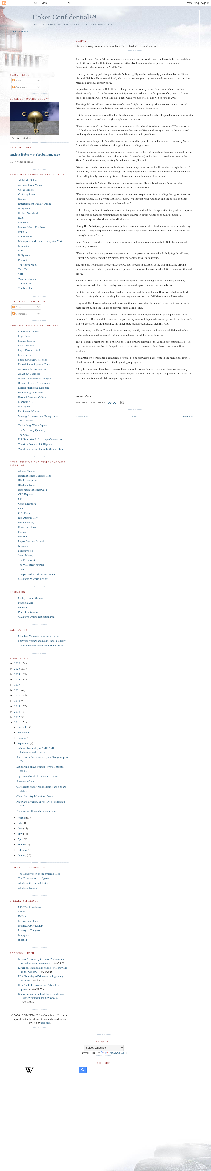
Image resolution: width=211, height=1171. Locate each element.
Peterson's (23, 607)
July (20, 823)
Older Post (187, 416)
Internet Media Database (31, 227)
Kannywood (25, 236)
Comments (21, 87)
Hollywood (24, 208)
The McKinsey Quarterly (32, 430)
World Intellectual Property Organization (41, 449)
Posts (18, 80)
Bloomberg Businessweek (32, 489)
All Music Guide (27, 180)
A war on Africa (25, 781)
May (20, 834)
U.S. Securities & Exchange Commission (40, 439)
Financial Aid (25, 602)
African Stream (26, 471)
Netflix (22, 250)
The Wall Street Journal (31, 565)
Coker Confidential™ (64, 17)
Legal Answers (26, 345)
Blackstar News (26, 485)
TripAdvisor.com (27, 265)
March (21, 844)
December (23, 727)
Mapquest (23, 935)
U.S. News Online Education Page (37, 617)
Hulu (21, 218)
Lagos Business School (31, 541)
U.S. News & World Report (33, 579)
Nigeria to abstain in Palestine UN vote (38, 776)
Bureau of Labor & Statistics (34, 383)
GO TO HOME (20, 31)
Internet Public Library (30, 925)
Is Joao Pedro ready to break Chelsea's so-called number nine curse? (41, 961)
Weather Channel (27, 279)
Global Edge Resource (30, 392)
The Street (23, 435)
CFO (20, 499)
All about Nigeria (28, 888)
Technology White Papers (32, 425)
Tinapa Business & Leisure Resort (37, 574)
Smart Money (25, 555)
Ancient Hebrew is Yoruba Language (35, 154)
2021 (17, 690)
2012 (17, 717)
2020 (17, 695)
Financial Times (27, 527)
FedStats (23, 916)
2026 (17, 663)
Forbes (22, 532)
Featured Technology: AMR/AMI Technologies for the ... (35, 750)
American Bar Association (32, 369)
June (20, 828)
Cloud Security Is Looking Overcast (36, 796)
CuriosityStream (27, 194)
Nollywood (24, 255)
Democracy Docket (28, 331)
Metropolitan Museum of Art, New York (40, 241)
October (22, 738)
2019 (17, 701)
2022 (17, 685)
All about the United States (33, 883)
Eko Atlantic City (28, 517)
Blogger (45, 1023)
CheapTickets (26, 189)
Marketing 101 (26, 402)
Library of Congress (29, 930)
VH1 (20, 274)
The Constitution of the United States (39, 873)
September (24, 743)
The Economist (26, 560)
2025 (17, 668)
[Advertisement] (105, 1121)
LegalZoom (24, 336)
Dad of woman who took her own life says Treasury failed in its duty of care (41, 996)
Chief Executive (27, 503)
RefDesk (23, 940)
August (22, 817)
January (22, 855)
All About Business (29, 373)
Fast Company (26, 522)
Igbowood (23, 222)
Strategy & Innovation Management (38, 416)
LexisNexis (24, 355)
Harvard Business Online (32, 397)
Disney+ (22, 199)
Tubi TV (22, 269)
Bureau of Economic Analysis (34, 378)
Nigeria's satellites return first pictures (37, 811)
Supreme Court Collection (32, 359)
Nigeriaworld (25, 550)
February (23, 850)
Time (21, 569)
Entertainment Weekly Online (34, 203)
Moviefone (24, 246)
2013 (17, 711)
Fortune (22, 536)
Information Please (28, 921)
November (24, 732)
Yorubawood (25, 283)
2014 (17, 706)
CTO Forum (24, 513)
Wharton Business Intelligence (35, 444)
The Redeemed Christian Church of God (40, 645)
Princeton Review (28, 612)
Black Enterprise (27, 480)
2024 (17, 674)
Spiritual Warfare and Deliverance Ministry (42, 640)
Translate (118, 1053)
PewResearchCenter (29, 411)
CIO (20, 508)
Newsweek (24, 546)
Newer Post (82, 416)
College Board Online (30, 598)
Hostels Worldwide (28, 213)
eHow (21, 911)
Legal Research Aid (29, 350)
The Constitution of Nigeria (33, 878)
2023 (17, 679)
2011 (17, 722)
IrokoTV (22, 232)
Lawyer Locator (27, 341)
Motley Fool (25, 406)
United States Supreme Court (34, 364)
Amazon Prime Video (30, 185)
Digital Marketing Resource (33, 388)
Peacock (22, 260)
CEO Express (25, 494)
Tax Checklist (26, 420)
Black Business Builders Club (35, 475)
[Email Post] (121, 402)
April (21, 839)
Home (135, 416)
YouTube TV (25, 288)
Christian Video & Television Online (38, 636)
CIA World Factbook (29, 907)
